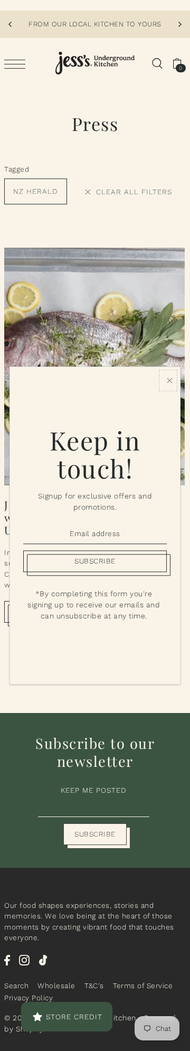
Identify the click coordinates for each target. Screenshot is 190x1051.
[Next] (179, 24)
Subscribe (95, 834)
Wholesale (56, 985)
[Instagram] (24, 959)
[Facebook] (7, 959)
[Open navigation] (17, 63)
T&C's (94, 985)
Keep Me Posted (94, 790)
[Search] (156, 63)
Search (16, 985)
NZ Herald (35, 191)
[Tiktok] (43, 959)
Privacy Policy (28, 997)
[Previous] (10, 24)
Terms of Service (143, 985)
